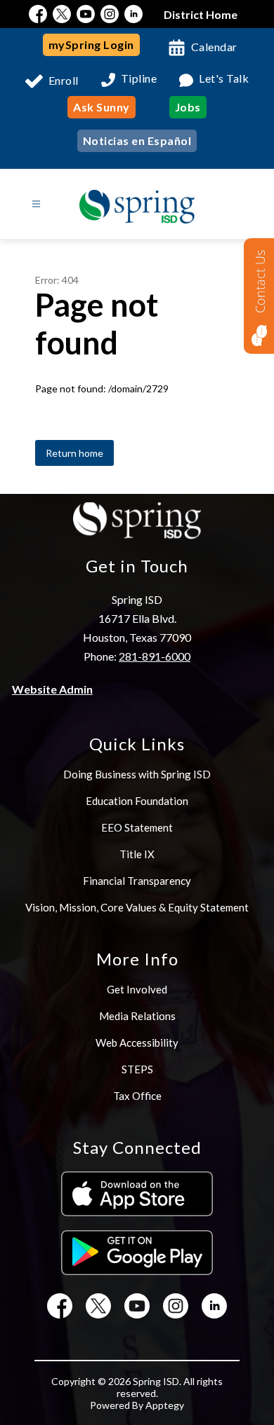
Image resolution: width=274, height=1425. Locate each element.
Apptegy (164, 1405)
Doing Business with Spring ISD (137, 774)
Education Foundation (137, 800)
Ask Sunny (101, 106)
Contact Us (260, 281)
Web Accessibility (137, 1042)
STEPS (137, 1069)
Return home (74, 453)
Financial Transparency (137, 880)
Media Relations (137, 1016)
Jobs (188, 106)
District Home (200, 14)
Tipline (139, 79)
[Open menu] (36, 204)
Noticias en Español (137, 140)
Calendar (214, 46)
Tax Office (137, 1095)
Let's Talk (224, 79)
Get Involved (137, 989)
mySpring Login (91, 44)
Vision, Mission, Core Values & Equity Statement (137, 907)
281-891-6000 (154, 656)
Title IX (137, 854)
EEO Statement (137, 827)
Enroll (63, 80)
